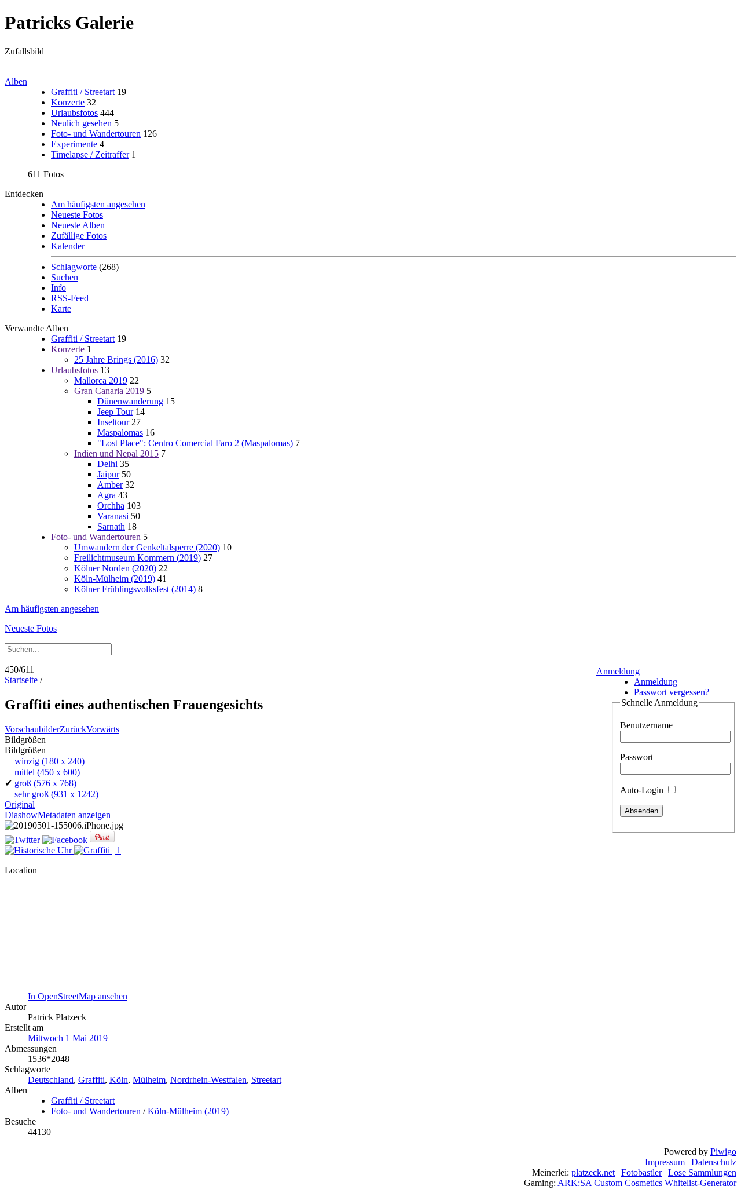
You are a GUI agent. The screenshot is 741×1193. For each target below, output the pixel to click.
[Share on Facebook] (64, 840)
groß (45, 783)
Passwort (636, 757)
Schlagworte (74, 267)
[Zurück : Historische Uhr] (39, 850)
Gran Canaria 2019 (109, 391)
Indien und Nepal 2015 (116, 453)
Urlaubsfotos (74, 113)
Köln (118, 1080)
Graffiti (91, 1080)
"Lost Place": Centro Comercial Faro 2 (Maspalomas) (195, 443)
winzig (49, 761)
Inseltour (113, 422)
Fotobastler (641, 1172)
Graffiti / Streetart (83, 92)
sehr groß (56, 794)
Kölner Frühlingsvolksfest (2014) (135, 589)
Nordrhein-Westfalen (208, 1080)
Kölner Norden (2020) (115, 568)
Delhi (107, 464)
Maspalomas (120, 432)
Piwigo (723, 1151)
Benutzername (646, 725)
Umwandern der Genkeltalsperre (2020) (147, 547)
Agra (106, 495)
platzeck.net (593, 1172)
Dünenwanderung (130, 401)
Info (58, 288)
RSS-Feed (70, 298)
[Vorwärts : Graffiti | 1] (97, 850)
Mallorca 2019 (100, 380)
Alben (16, 81)
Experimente (74, 144)
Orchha (110, 505)
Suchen (64, 277)
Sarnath (111, 526)
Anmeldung (618, 671)
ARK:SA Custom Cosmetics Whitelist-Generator (646, 1183)
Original (20, 804)
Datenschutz (713, 1162)
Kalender (68, 246)
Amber (110, 485)
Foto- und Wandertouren (96, 133)
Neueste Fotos (77, 215)
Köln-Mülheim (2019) (114, 578)
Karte (61, 308)
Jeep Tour (115, 412)
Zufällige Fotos (79, 235)
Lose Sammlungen (702, 1172)
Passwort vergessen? (671, 692)
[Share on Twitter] (22, 840)
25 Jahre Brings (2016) (116, 359)
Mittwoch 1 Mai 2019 (68, 1038)
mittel (47, 772)
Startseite (21, 680)
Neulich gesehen (81, 123)
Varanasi (113, 516)
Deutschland (51, 1080)
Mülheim (149, 1080)
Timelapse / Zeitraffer (90, 154)
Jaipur (108, 474)
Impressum (665, 1162)
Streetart (266, 1080)
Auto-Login (643, 790)
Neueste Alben (78, 225)
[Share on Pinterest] (102, 840)
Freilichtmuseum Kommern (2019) (137, 558)
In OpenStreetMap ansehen (77, 996)
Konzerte (68, 102)
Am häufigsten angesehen (98, 204)
